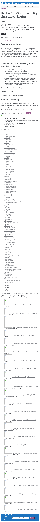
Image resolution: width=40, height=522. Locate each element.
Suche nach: (4, 113)
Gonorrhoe (7, 192)
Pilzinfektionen (8, 236)
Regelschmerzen (9, 244)
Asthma (6, 146)
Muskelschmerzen (9, 227)
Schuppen (7, 254)
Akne (6, 134)
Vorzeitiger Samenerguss (11, 277)
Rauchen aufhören (9, 242)
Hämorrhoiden (8, 196)
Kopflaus (7, 211)
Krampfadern (8, 214)
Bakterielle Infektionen (11, 149)
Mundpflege (8, 226)
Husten (6, 204)
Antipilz (6, 143)
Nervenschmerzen (9, 231)
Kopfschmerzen (9, 212)
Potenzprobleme (9, 237)
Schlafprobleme (9, 251)
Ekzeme (6, 176)
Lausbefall (7, 216)
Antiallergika (8, 139)
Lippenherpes (8, 219)
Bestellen (3, 34)
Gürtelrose (7, 182)
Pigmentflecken (9, 234)
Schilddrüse (7, 249)
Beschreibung (8, 40)
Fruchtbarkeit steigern (10, 181)
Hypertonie (7, 206)
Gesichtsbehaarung (10, 191)
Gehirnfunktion (8, 184)
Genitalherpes (8, 189)
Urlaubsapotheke (9, 270)
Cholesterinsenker (9, 161)
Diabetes (7, 168)
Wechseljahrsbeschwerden (12, 280)
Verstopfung (8, 274)
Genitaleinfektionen (10, 187)
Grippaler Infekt (9, 194)
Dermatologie (8, 166)
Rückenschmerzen (9, 241)
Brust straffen (8, 156)
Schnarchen (7, 252)
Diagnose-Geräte (9, 169)
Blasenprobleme (9, 154)
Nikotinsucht (8, 232)
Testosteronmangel (9, 265)
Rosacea (6, 247)
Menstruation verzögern (11, 222)
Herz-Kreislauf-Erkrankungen (13, 201)
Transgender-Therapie (10, 267)
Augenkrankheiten (9, 148)
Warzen (6, 279)
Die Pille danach (9, 171)
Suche (6, 516)
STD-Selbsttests (9, 262)
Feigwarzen (7, 179)
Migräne (6, 224)
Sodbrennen (8, 259)
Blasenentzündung (9, 153)
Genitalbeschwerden (10, 186)
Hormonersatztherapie (10, 202)
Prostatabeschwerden (10, 239)
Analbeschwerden (9, 136)
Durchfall (7, 174)
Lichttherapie (8, 217)
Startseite (3, 7)
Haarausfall (7, 197)
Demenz (6, 164)
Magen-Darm (8, 221)
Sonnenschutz (8, 261)
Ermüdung (7, 178)
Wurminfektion (8, 282)
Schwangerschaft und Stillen (12, 256)
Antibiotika (7, 141)
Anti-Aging (7, 138)
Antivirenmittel (8, 144)
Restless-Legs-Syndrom (11, 246)
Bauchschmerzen (9, 151)
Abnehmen (7, 133)
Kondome (7, 209)
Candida (6, 158)
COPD (6, 163)
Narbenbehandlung (10, 229)
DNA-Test (7, 173)
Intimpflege (7, 207)
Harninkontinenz (9, 199)
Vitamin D (7, 275)
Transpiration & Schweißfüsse (13, 269)
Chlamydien (8, 159)
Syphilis (6, 264)
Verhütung (7, 272)
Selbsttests (7, 257)
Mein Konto (8, 514)
